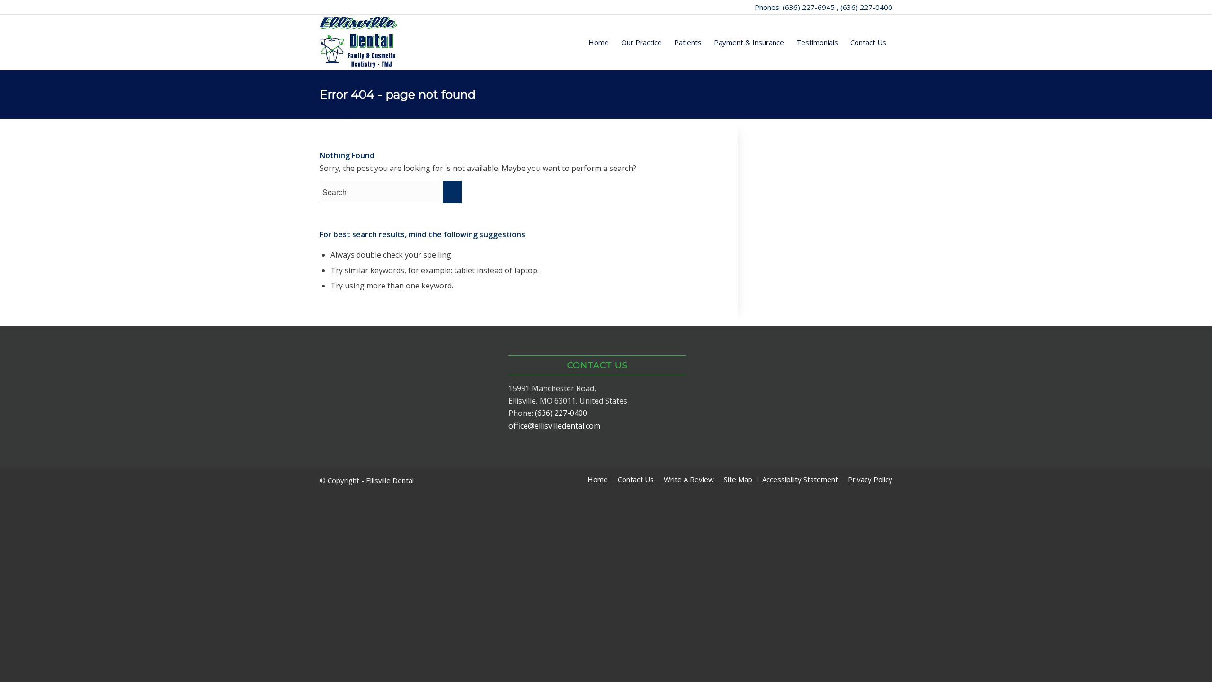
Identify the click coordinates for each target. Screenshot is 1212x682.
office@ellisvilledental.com (554, 426)
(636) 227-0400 (561, 413)
